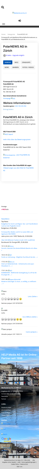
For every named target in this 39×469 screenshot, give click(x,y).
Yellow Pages (5, 415)
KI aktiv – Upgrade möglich (15, 55)
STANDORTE (26, 62)
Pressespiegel (5, 412)
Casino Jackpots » (32, 332)
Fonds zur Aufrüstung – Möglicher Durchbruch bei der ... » (19, 257)
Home (3, 34)
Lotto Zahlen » (33, 296)
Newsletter (4, 396)
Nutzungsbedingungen (29, 462)
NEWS (7, 67)
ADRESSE (8, 62)
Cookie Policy (15, 464)
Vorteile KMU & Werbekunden (10, 394)
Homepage (7, 98)
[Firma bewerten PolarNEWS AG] (9, 155)
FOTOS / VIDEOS (28, 67)
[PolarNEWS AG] (10, 134)
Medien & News (6, 407)
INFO (16, 62)
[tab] (3, 219)
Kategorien (11, 34)
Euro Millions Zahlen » (30, 317)
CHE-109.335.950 (20, 106)
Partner (3, 399)
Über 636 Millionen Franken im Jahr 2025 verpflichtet (18, 240)
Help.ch (19, 460)
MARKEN (16, 67)
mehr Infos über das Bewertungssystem (16, 139)
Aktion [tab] (7, 219)
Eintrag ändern (8, 109)
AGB (19, 462)
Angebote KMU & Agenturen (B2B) (12, 391)
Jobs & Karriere (6, 410)
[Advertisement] (20, 195)
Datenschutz (24, 464)
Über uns (19, 466)
